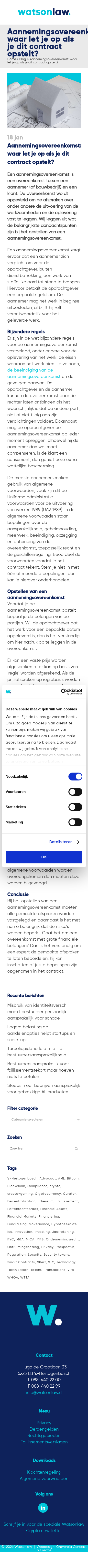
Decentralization (21, 1201)
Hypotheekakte (64, 1224)
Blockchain (16, 1186)
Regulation (16, 1254)
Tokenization (17, 1270)
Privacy (47, 1247)
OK (44, 857)
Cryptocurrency (48, 1193)
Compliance (37, 1186)
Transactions (54, 1270)
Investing (42, 1232)
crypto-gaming (20, 1193)
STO (51, 1262)
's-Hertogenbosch (22, 1178)
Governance (39, 1224)
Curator (69, 1193)
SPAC (41, 1262)
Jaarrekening (63, 1232)
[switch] (75, 792)
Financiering (49, 1216)
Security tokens (56, 1254)
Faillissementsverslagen (44, 1442)
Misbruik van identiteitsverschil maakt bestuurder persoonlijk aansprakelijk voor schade (37, 1011)
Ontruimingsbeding (23, 1247)
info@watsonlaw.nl (44, 1393)
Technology (66, 1262)
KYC (10, 1239)
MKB (40, 1239)
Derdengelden (44, 1429)
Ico (9, 1232)
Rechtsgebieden (44, 1436)
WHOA (12, 1277)
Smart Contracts (21, 1262)
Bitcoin (73, 1178)
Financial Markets (21, 1216)
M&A (20, 1239)
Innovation (23, 1232)
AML (61, 1178)
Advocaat (48, 1178)
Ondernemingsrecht (62, 1239)
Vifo (70, 1270)
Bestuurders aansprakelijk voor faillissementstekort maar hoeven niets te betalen (40, 1070)
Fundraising (17, 1224)
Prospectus (65, 1247)
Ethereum (46, 1201)
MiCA (30, 1239)
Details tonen (60, 842)
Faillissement (67, 1201)
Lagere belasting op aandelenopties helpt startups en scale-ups (41, 1033)
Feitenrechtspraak (22, 1209)
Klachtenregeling (44, 1472)
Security (34, 1254)
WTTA (25, 1277)
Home (11, 59)
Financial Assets (53, 1209)
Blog (22, 59)
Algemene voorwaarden (44, 1479)
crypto (55, 1186)
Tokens (36, 1270)
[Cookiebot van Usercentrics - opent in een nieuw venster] (62, 692)
